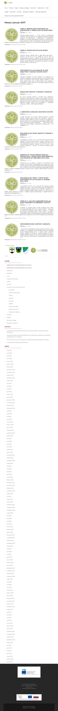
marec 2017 (10, 623)
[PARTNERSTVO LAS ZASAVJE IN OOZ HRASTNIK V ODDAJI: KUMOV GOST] (12, 76)
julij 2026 (9, 350)
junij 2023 (9, 441)
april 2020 (9, 524)
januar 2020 (10, 532)
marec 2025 (10, 394)
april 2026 (9, 358)
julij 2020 (9, 515)
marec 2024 (10, 422)
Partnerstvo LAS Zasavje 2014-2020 (14, 15)
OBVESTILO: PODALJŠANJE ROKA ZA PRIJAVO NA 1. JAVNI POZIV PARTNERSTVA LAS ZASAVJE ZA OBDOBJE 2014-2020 (36, 156)
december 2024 (11, 400)
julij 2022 (9, 466)
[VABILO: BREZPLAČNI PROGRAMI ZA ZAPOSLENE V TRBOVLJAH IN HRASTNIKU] (12, 34)
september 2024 (11, 408)
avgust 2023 (10, 435)
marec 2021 (10, 499)
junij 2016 (9, 648)
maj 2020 (9, 521)
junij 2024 (9, 413)
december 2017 (11, 598)
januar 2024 (10, 427)
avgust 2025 (10, 380)
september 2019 (11, 543)
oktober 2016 (10, 637)
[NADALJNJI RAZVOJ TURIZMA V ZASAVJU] (12, 97)
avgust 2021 (10, 493)
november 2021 (11, 485)
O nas (6, 8)
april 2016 (9, 653)
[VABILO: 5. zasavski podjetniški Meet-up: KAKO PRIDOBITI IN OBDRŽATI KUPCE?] (12, 207)
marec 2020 (10, 526)
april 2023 (9, 446)
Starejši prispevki (9, 245)
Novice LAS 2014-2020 (16, 86)
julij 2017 (9, 612)
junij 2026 (9, 353)
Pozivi (47, 8)
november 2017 (11, 601)
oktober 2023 (10, 430)
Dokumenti (12, 11)
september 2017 (11, 606)
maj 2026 (9, 355)
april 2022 (9, 474)
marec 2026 (10, 361)
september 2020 (11, 510)
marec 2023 (10, 449)
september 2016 (11, 639)
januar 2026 (10, 366)
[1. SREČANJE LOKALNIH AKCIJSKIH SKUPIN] (12, 117)
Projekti (6, 11)
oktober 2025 (10, 375)
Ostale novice (40, 8)
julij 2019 (9, 548)
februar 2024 (10, 424)
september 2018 (11, 576)
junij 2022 (9, 468)
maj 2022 (9, 471)
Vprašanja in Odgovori (28, 11)
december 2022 (11, 455)
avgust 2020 (10, 513)
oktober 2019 (10, 540)
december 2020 (11, 504)
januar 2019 (10, 565)
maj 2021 (9, 496)
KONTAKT (9, 273)
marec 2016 (10, 656)
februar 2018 (10, 592)
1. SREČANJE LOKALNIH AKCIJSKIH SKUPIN (36, 112)
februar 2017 (10, 626)
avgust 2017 (10, 609)
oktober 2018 (10, 573)
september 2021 (11, 491)
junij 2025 (9, 386)
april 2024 (9, 419)
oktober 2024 (10, 405)
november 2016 (11, 634)
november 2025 (11, 372)
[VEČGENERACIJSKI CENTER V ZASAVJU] (12, 230)
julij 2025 (9, 383)
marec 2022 (10, 477)
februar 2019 (10, 562)
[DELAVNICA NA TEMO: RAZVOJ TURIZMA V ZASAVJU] (12, 139)
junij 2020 (9, 518)
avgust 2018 (10, 579)
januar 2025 (10, 397)
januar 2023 (10, 452)
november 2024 (11, 402)
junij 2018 (9, 581)
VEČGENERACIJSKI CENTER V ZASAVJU (35, 224)
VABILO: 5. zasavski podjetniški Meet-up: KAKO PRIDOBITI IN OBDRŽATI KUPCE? (35, 201)
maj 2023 (9, 444)
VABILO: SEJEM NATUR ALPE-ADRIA (34, 50)
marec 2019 (10, 559)
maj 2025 (9, 389)
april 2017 (9, 620)
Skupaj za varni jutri (14, 309)
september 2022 (11, 460)
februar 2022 (10, 479)
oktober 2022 (10, 457)
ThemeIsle (32, 708)
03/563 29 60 (29, 687)
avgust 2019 (10, 546)
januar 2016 (10, 661)
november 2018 (11, 570)
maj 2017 (9, 617)
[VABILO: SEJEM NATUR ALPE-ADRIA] (12, 56)
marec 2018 (10, 590)
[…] (50, 42)
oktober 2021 (10, 488)
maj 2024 (9, 416)
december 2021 (11, 482)
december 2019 (11, 535)
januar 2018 (10, 595)
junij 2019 (9, 551)
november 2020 (11, 507)
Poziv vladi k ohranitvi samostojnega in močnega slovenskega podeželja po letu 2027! (28, 339)
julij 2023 (9, 438)
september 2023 (11, 433)
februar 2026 (10, 364)
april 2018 (9, 587)
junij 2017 (9, 615)
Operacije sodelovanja (40, 11)
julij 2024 (9, 411)
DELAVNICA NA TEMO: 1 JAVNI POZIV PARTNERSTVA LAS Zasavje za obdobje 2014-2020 (35, 179)
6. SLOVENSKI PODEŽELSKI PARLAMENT (17, 342)
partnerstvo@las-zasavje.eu (29, 688)
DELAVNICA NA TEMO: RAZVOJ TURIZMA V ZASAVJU (36, 134)
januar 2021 (10, 502)
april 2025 (9, 391)
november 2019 (11, 537)
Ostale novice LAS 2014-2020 (18, 44)
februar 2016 (10, 659)
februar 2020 (10, 529)
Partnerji (11, 8)
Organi (16, 8)
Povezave (19, 11)
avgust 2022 (10, 463)
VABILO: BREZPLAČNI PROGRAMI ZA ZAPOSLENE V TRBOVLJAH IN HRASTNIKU (36, 29)
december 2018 (11, 568)
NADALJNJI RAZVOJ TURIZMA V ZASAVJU (36, 92)
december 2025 (11, 369)
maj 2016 (9, 650)
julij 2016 (9, 645)
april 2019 (9, 557)
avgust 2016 (10, 642)
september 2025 (11, 378)
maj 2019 (9, 554)
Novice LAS (33, 8)
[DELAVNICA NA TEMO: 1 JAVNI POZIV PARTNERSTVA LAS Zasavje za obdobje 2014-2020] (12, 184)
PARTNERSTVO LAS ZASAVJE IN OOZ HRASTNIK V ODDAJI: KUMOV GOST (34, 71)
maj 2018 (9, 584)
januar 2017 (10, 628)
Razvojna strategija (24, 8)
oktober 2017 (10, 604)
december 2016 (11, 631)
